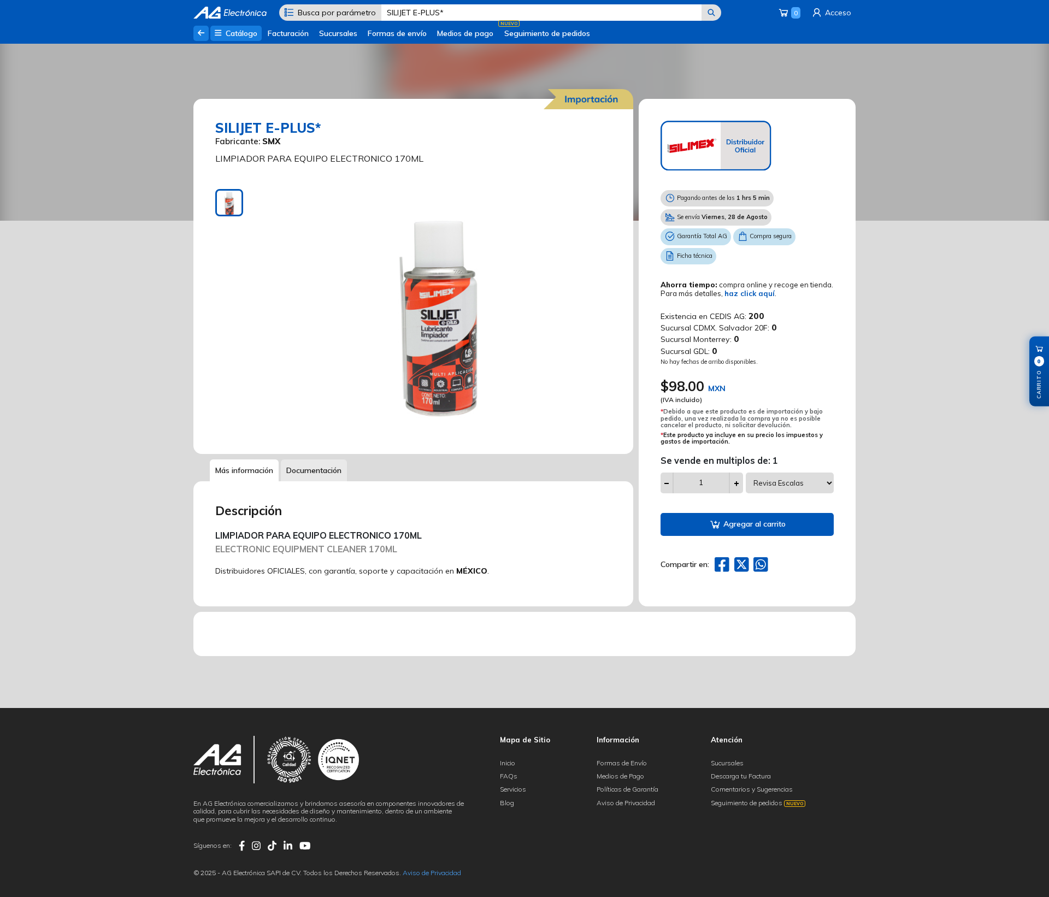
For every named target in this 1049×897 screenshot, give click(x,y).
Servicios (513, 789)
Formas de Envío (622, 763)
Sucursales (338, 33)
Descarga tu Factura (741, 776)
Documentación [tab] (313, 470)
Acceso (837, 12)
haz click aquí (749, 293)
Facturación (288, 33)
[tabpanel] (438, 313)
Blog (507, 803)
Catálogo (240, 33)
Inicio (507, 763)
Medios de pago (465, 33)
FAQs (508, 776)
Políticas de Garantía (627, 789)
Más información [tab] (244, 470)
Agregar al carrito (753, 524)
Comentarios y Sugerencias (752, 789)
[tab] (229, 203)
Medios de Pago (620, 776)
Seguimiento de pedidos (547, 33)
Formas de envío (397, 33)
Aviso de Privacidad (626, 803)
